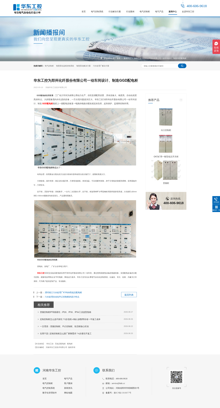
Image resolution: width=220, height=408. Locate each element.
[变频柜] (166, 170)
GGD (44, 103)
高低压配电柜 (60, 343)
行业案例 (130, 11)
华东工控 (40, 273)
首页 (84, 11)
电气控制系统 (97, 11)
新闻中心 (173, 11)
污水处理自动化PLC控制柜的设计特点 (62, 296)
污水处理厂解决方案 (101, 65)
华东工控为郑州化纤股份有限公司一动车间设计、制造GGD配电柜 (160, 58)
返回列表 (129, 294)
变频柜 (166, 183)
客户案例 (68, 383)
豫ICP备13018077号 (122, 393)
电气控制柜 (145, 11)
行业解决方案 (115, 11)
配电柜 (50, 103)
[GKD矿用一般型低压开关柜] (166, 144)
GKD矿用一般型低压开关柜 (166, 156)
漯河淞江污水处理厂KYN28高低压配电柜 (63, 292)
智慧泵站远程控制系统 (65, 65)
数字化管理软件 (50, 393)
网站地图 (68, 393)
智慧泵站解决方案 (83, 65)
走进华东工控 (188, 11)
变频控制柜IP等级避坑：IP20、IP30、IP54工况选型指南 (65, 312)
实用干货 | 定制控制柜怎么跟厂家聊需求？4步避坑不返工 (66, 333)
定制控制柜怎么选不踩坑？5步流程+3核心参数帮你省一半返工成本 (70, 319)
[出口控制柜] (166, 117)
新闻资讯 (68, 388)
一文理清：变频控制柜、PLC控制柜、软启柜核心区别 (64, 326)
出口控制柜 (166, 130)
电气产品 (159, 11)
